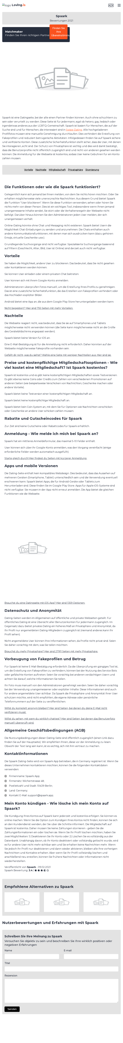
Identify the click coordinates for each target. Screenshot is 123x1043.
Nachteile (40, 169)
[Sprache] (110, 5)
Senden (12, 1009)
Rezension (10, 975)
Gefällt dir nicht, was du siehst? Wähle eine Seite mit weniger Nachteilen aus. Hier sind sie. (57, 355)
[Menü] (119, 5)
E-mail (68, 950)
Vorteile (28, 169)
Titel (7, 963)
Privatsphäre (75, 169)
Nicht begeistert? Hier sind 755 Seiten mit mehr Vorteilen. (38, 308)
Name (8, 950)
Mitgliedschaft (57, 169)
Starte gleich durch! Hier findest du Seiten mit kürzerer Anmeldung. (45, 458)
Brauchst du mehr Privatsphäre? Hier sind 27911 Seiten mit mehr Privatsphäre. (51, 651)
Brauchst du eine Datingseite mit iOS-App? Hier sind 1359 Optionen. (44, 602)
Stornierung (92, 169)
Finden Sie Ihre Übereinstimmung (59, 32)
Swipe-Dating (74, 129)
